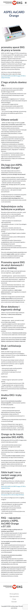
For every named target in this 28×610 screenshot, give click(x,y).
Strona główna (14, 594)
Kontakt (14, 601)
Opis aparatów (14, 596)
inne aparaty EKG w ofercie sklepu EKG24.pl (12, 494)
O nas (14, 599)
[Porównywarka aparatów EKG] (12, 3)
